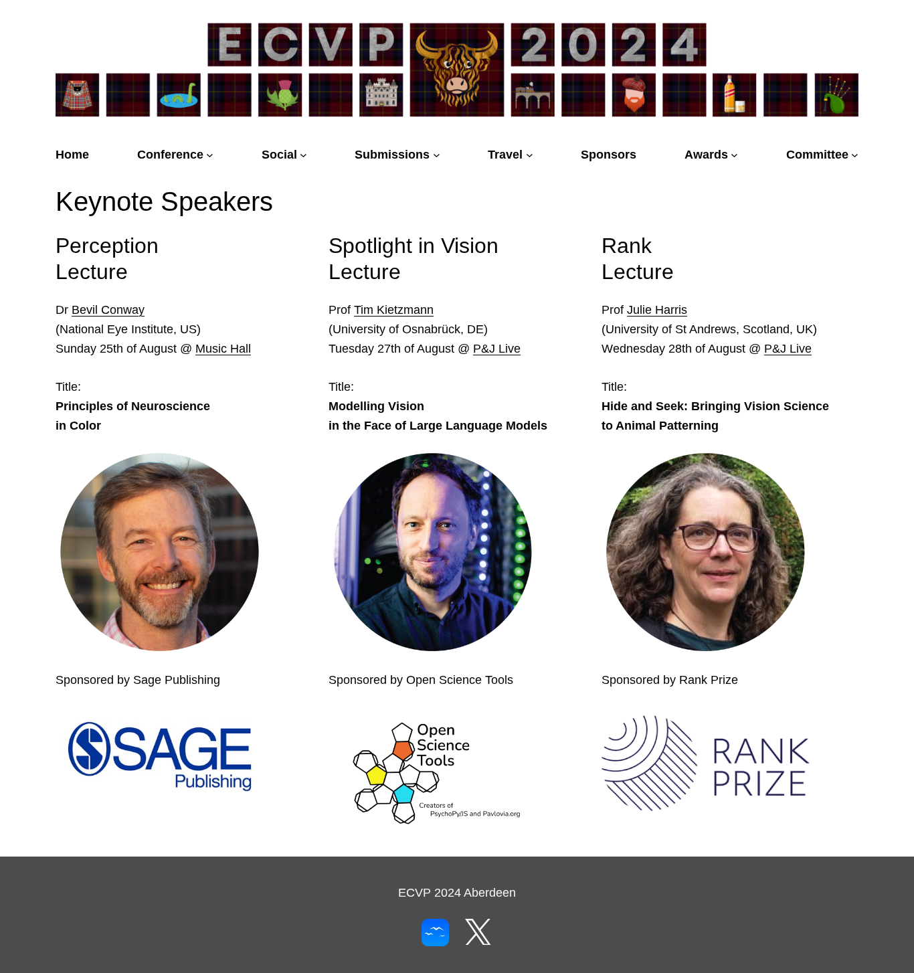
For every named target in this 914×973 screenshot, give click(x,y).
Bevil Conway (108, 310)
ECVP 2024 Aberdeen (457, 892)
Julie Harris (657, 310)
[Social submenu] (303, 155)
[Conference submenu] (209, 155)
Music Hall (223, 348)
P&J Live (497, 348)
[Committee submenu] (854, 155)
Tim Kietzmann (394, 310)
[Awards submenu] (734, 155)
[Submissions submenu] (436, 155)
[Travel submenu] (529, 155)
